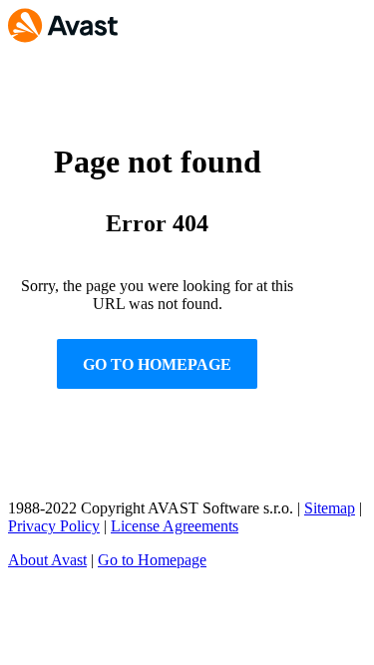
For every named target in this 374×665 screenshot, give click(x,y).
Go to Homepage (152, 559)
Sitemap (329, 507)
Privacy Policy (54, 525)
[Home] (63, 33)
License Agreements (174, 525)
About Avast (47, 559)
